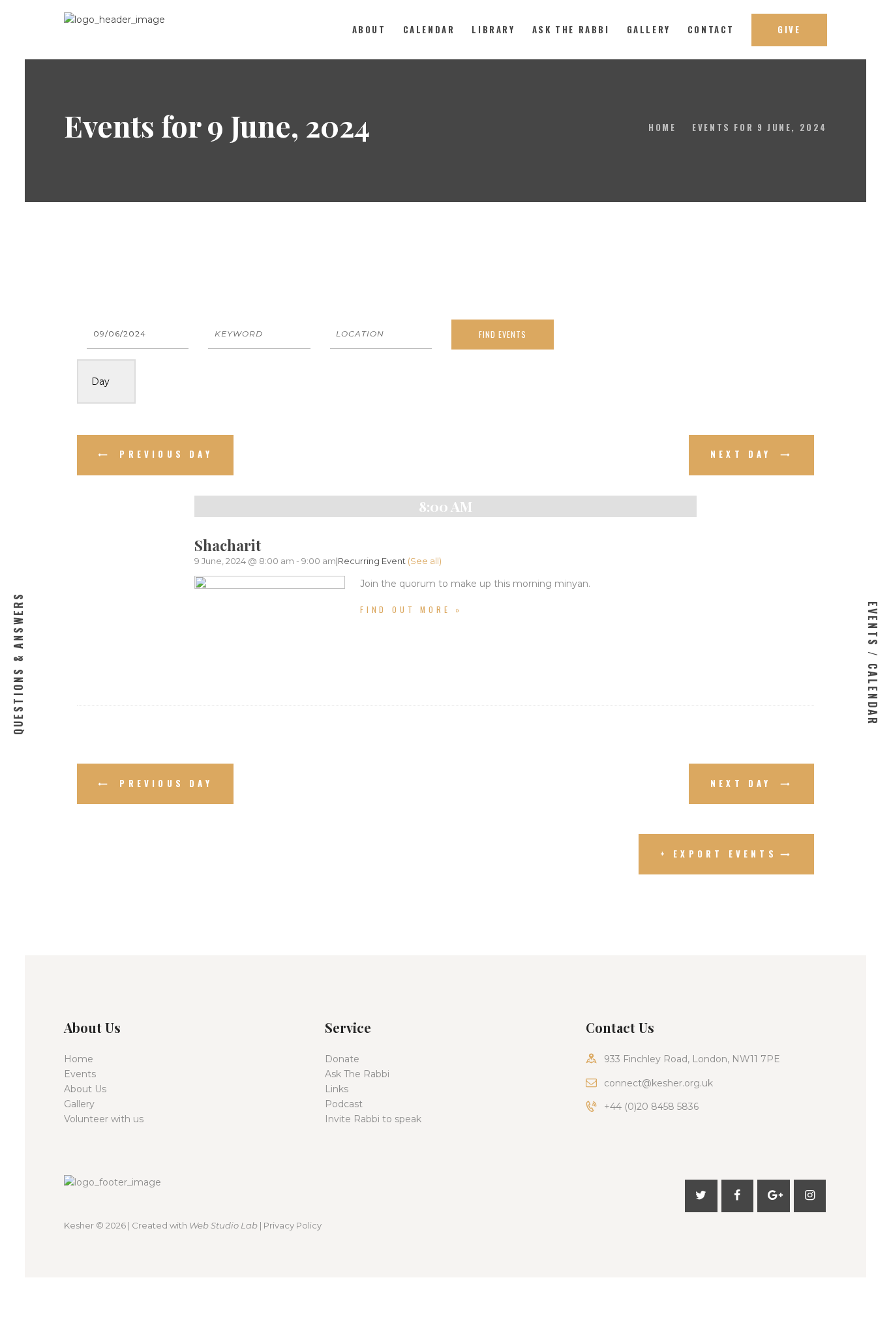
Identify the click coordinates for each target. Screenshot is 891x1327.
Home (662, 127)
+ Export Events (718, 853)
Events (80, 1074)
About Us (85, 1089)
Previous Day (163, 453)
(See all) (425, 561)
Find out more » (411, 609)
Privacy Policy (293, 1225)
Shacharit (227, 545)
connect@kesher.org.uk (658, 1083)
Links (336, 1089)
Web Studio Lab (223, 1225)
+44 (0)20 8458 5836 (651, 1106)
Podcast (344, 1104)
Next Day (743, 453)
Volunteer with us (103, 1119)
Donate (342, 1059)
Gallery (79, 1104)
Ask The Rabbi (357, 1074)
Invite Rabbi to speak (373, 1119)
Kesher (79, 1225)
